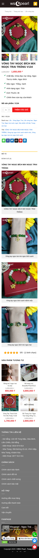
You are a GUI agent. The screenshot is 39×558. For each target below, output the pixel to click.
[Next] (34, 34)
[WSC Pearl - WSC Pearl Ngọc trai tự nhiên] (19, 3)
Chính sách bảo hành (10, 470)
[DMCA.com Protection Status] (9, 542)
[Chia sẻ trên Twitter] (12, 141)
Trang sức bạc (18, 11)
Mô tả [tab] (4, 154)
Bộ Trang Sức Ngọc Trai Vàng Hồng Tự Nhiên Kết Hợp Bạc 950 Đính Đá (29, 415)
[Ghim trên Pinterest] (20, 141)
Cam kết (5, 508)
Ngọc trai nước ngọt (11, 123)
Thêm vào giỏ (21, 110)
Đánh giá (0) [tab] (6, 158)
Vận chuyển (6, 512)
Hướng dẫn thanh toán (11, 503)
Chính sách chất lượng (11, 479)
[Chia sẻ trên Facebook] (8, 141)
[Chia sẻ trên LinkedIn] (25, 141)
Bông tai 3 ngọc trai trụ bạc (10, 385)
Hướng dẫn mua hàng (11, 498)
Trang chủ (8, 11)
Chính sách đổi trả (9, 474)
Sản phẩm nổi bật (24, 123)
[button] (3, 4)
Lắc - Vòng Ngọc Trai (16, 120)
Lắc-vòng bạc (29, 11)
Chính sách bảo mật (10, 484)
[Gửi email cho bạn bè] (16, 141)
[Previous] (5, 34)
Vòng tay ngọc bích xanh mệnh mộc (19, 132)
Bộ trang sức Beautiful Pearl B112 (29, 385)
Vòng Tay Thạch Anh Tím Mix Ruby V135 (10, 415)
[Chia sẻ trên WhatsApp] (4, 141)
